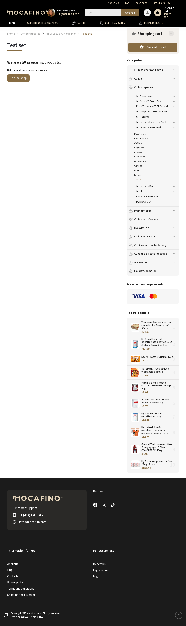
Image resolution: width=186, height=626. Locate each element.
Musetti (137, 170)
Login (96, 576)
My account (100, 564)
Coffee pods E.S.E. (145, 237)
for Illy (139, 191)
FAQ (127, 3)
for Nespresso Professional (151, 111)
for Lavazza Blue (145, 186)
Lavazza (138, 152)
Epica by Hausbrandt (147, 196)
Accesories (140, 262)
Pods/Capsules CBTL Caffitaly (152, 106)
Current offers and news (148, 70)
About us (113, 3)
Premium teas (142, 211)
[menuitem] (46, 23)
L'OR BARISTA (143, 202)
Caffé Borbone (141, 138)
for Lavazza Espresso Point (151, 122)
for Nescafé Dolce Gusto (149, 101)
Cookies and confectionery (150, 245)
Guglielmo (139, 147)
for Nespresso (144, 96)
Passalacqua (140, 161)
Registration (100, 570)
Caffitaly (138, 143)
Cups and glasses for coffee (150, 254)
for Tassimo (142, 117)
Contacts (141, 3)
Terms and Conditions (20, 589)
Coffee (138, 79)
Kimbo (137, 175)
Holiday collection (145, 271)
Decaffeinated (141, 134)
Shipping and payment (21, 595)
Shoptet (24, 616)
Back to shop (18, 78)
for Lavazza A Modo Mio (149, 127)
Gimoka (138, 165)
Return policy (162, 3)
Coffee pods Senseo (146, 219)
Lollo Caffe (139, 156)
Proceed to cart (156, 47)
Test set (137, 179)
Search (130, 12)
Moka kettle (141, 228)
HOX (41, 616)
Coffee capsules (143, 87)
